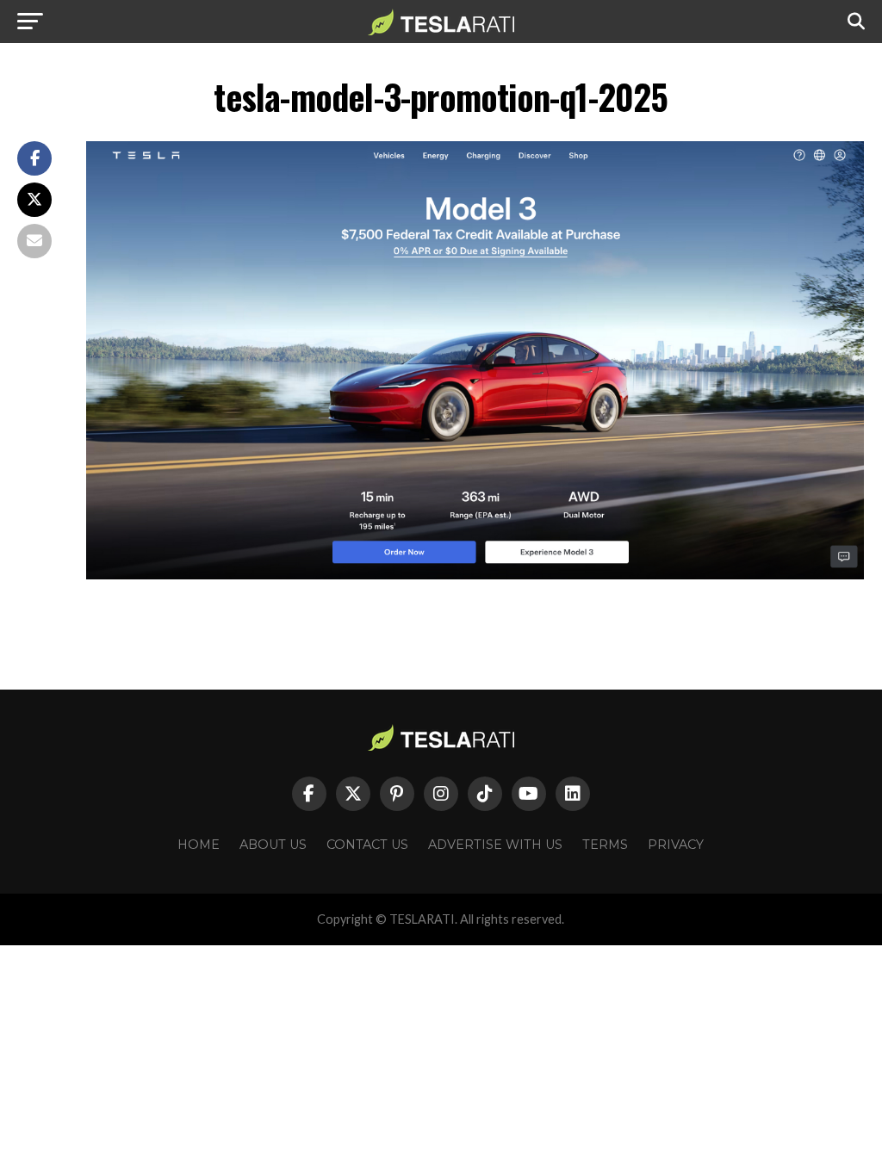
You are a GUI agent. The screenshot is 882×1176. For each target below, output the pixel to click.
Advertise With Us (495, 844)
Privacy (676, 844)
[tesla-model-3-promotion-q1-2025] (475, 574)
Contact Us (367, 844)
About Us (273, 844)
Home (198, 844)
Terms (605, 844)
